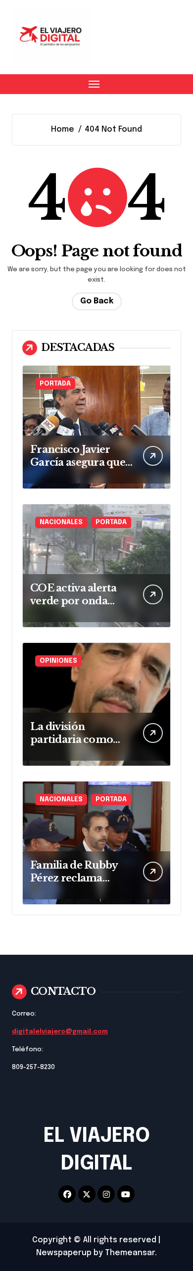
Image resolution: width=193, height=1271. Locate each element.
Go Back (96, 301)
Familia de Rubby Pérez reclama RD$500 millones (74, 878)
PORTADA (55, 384)
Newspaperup (64, 1253)
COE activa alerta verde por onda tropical (73, 601)
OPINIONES (58, 661)
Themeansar (130, 1253)
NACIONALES (61, 522)
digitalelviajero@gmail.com (60, 1031)
